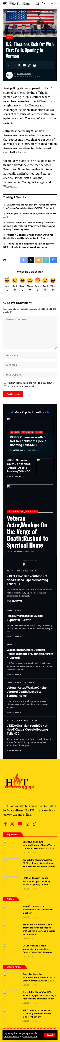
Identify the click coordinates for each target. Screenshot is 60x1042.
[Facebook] (5, 824)
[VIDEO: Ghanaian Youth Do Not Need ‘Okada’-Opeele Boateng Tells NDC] (45, 466)
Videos (39, 432)
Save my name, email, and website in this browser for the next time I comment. (31, 384)
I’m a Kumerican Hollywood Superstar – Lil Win (25, 618)
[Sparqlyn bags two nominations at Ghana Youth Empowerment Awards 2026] (11, 846)
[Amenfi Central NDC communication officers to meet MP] (11, 911)
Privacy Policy (11, 1036)
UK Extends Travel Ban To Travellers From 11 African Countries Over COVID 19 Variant (29, 206)
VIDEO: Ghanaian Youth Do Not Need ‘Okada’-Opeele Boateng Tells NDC (29, 441)
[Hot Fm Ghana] (19, 3)
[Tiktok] (34, 824)
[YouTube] (20, 824)
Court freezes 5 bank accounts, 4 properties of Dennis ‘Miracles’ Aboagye (37, 949)
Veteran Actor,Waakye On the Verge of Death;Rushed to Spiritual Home (27, 531)
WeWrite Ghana (24, 73)
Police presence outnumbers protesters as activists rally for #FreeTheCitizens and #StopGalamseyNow (29, 226)
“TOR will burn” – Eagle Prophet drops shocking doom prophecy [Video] (36, 881)
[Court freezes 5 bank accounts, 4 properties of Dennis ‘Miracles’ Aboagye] (11, 950)
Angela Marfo (19, 450)
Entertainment (15, 511)
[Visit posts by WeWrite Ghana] (9, 75)
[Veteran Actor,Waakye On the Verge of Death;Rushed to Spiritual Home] (30, 499)
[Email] (24, 65)
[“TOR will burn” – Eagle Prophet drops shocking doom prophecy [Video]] (11, 882)
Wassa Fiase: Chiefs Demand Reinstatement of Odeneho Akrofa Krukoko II (30, 654)
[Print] (34, 65)
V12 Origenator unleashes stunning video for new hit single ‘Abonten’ (37, 1013)
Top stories (27, 432)
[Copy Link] (29, 65)
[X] (12, 824)
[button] (50, 1035)
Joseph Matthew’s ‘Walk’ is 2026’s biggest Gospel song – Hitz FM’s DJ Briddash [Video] (39, 863)
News (9, 37)
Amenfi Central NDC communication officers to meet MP (37, 909)
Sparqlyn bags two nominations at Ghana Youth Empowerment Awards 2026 (38, 845)
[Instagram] (27, 824)
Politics (15, 432)
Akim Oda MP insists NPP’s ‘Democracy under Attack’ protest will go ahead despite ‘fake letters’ (38, 929)
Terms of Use (30, 1036)
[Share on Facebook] (14, 65)
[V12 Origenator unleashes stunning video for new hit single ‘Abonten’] (11, 1015)
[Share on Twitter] (19, 65)
